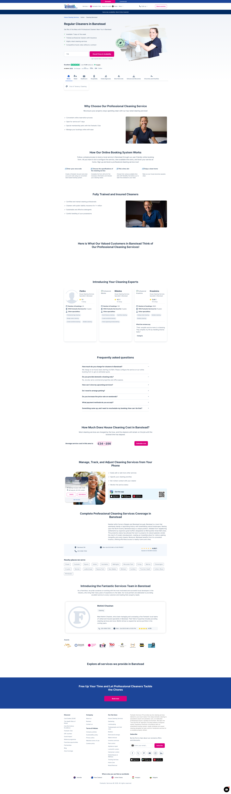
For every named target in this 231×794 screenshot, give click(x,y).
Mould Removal (112, 765)
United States (119, 777)
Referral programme (70, 739)
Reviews (88, 721)
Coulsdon (77, 564)
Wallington (115, 564)
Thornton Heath (145, 569)
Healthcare (84, 78)
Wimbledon (68, 574)
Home (68, 78)
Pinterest (144, 753)
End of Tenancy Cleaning (78, 86)
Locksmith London (113, 749)
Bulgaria (155, 777)
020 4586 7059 (82, 551)
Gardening (111, 721)
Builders (110, 732)
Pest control (111, 743)
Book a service (161, 6)
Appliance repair (113, 746)
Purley (139, 564)
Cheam (67, 564)
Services (85, 6)
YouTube (150, 753)
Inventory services (113, 740)
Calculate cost (141, 443)
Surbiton (133, 569)
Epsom (86, 564)
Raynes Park (100, 569)
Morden (77, 569)
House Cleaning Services (71, 17)
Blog (65, 748)
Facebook (132, 753)
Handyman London (113, 752)
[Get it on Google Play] (126, 496)
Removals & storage (114, 734)
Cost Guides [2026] (70, 718)
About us (88, 718)
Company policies (91, 732)
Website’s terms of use (92, 740)
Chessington (159, 564)
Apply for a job (106, 6)
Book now (115, 699)
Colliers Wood (158, 569)
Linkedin (161, 753)
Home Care (111, 762)
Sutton (95, 564)
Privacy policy (90, 737)
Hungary (137, 777)
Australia (79, 777)
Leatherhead (88, 569)
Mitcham (123, 569)
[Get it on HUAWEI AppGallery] (137, 496)
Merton (148, 564)
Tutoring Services (113, 759)
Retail (75, 78)
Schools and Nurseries (134, 78)
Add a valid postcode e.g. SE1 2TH (74, 63)
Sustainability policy (92, 735)
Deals (115, 6)
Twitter (138, 753)
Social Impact (68, 736)
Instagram (155, 753)
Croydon (68, 569)
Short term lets (118, 78)
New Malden (112, 569)
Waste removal (112, 737)
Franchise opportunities (71, 742)
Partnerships (67, 745)
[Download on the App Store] (115, 496)
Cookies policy (90, 743)
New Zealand (98, 777)
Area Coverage (68, 751)
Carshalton (104, 564)
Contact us (89, 724)
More (120, 6)
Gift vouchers (68, 733)
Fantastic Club (96, 6)
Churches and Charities (151, 78)
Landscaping (112, 724)
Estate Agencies (106, 78)
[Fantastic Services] (70, 6)
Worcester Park (128, 564)
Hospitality (94, 78)
